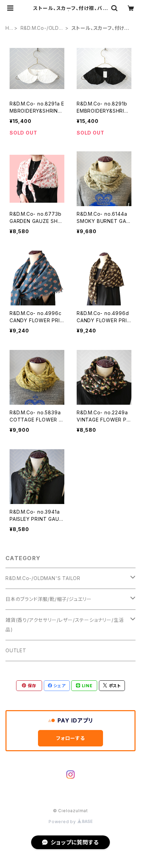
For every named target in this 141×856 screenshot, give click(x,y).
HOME (7, 28)
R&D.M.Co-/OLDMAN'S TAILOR (42, 28)
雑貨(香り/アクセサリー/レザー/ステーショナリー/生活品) (64, 624)
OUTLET (15, 650)
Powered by (63, 821)
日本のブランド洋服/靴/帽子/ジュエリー (48, 599)
